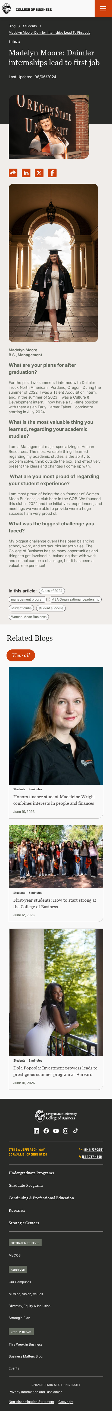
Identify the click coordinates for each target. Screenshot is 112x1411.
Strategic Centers (24, 1222)
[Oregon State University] (6, 8)
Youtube (56, 1131)
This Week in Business (25, 1344)
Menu (103, 8)
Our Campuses (20, 1282)
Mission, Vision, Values (26, 1294)
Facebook (46, 1131)
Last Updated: (21, 76)
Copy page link (13, 173)
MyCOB (15, 1255)
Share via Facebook (52, 173)
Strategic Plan (19, 1318)
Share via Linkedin (26, 173)
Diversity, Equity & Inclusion (30, 1306)
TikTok (75, 1131)
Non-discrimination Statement (31, 1402)
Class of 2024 (52, 591)
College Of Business (34, 9)
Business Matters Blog (25, 1356)
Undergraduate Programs (31, 1172)
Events (14, 1368)
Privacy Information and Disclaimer (35, 1392)
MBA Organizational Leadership (75, 599)
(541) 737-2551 (93, 1149)
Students (30, 26)
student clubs (21, 608)
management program (27, 599)
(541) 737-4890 (92, 1156)
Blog (12, 26)
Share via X (39, 173)
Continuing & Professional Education (41, 1197)
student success (51, 608)
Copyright (65, 1402)
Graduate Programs (26, 1185)
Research (17, 1210)
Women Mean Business (28, 617)
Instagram (66, 1131)
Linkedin (36, 1131)
